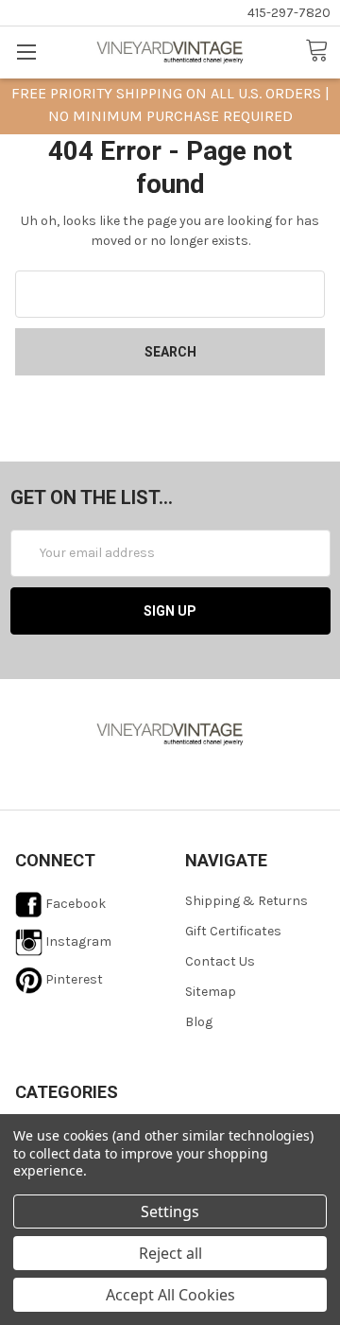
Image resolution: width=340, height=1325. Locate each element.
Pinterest (72, 979)
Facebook (74, 904)
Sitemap (210, 992)
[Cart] (322, 51)
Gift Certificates (233, 931)
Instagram (76, 941)
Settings (170, 1211)
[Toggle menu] (26, 52)
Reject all (170, 1253)
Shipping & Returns (246, 901)
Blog (198, 1022)
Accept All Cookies (170, 1294)
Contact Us (220, 961)
